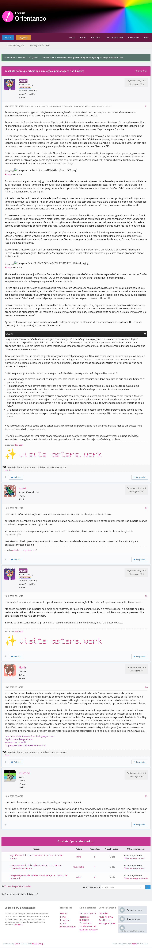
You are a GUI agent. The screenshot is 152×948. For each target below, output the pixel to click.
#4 (146, 687)
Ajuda (146, 37)
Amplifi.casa (104, 920)
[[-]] (4, 467)
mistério (8, 470)
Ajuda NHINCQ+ (107, 916)
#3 (146, 596)
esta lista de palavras (23, 550)
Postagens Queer (107, 923)
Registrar (23, 37)
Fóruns (63, 913)
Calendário (133, 37)
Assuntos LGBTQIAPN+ (28, 57)
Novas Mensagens (15, 45)
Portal (72, 37)
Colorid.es (18, 924)
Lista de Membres (114, 37)
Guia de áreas (133, 919)
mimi (22, 488)
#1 (146, 106)
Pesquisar (96, 37)
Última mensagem (132, 858)
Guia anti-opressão (88, 929)
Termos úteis (85, 923)
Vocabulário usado (88, 926)
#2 (146, 508)
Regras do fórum (134, 910)
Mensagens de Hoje (39, 45)
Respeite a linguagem (84, 918)
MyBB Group (37, 943)
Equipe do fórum (68, 926)
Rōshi (134, 943)
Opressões (47, 57)
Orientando (9, 57)
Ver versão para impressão (17, 886)
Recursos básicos (87, 913)
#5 (146, 796)
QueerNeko (78, 866)
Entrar (8, 37)
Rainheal (19, 445)
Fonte (8, 174)
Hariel (23, 667)
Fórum (83, 37)
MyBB (17, 943)
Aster (87, 106)
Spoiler (9, 334)
